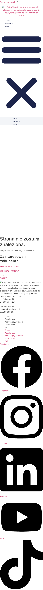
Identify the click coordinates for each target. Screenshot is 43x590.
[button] (21, 71)
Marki (7, 26)
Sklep (7, 231)
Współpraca (10, 319)
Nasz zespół (9, 225)
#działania (9, 23)
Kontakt (8, 234)
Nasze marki (10, 324)
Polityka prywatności (14, 322)
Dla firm (8, 228)
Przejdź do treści (7, 2)
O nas (7, 20)
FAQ (6, 327)
